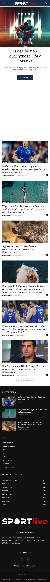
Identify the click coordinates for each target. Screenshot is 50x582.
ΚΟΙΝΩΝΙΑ (6, 202)
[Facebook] (22, 559)
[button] (46, 3)
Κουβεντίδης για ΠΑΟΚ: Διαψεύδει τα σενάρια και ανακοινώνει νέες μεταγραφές (23, 369)
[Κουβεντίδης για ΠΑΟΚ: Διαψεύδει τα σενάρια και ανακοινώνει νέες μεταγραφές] (25, 351)
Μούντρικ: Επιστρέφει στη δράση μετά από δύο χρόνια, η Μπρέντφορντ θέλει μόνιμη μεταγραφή (23, 169)
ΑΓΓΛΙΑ (5, 162)
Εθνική (5, 322)
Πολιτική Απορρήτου (40, 579)
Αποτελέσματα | (20, 566)
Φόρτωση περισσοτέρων (24, 380)
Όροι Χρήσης (27, 579)
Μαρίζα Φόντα (7, 215)
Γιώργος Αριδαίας (7, 335)
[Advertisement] (25, 106)
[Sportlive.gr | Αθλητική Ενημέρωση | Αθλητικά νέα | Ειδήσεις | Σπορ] (25, 521)
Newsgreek (31, 566)
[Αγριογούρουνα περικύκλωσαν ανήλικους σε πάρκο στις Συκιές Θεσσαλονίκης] (25, 232)
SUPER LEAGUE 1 (7, 362)
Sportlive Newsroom (8, 175)
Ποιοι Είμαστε (7, 579)
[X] (28, 559)
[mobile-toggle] (4, 3)
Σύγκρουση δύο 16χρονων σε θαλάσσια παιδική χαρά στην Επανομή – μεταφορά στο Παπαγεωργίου (24, 209)
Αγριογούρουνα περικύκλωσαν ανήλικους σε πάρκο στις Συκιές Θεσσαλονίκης (20, 249)
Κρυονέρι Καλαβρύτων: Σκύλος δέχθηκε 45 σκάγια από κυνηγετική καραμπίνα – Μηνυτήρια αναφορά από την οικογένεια (24, 289)
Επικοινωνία (18, 579)
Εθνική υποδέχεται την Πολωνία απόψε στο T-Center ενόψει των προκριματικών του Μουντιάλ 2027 (24, 329)
